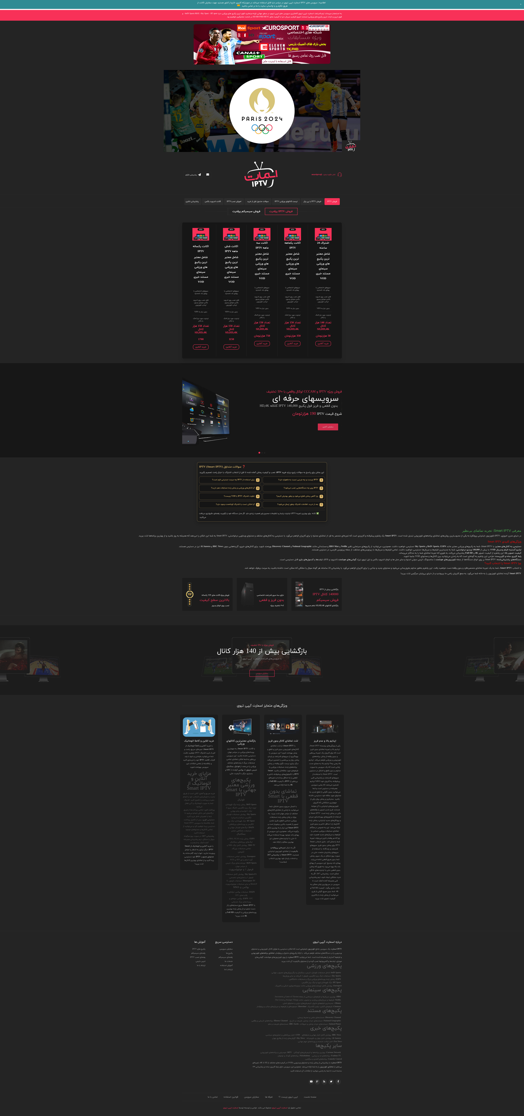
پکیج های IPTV (198, 949)
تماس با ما (213, 1097)
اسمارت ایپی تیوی (230, 1108)
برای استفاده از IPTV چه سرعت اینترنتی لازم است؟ (235, 479)
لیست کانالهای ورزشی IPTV (286, 201)
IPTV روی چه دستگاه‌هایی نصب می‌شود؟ (303, 488)
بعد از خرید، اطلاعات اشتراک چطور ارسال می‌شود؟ (299, 504)
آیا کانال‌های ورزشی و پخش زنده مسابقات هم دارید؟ (234, 488)
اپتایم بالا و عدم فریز (325, 741)
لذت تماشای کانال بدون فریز (283, 741)
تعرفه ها (269, 1097)
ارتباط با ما (228, 969)
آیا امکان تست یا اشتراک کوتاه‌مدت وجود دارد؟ (237, 504)
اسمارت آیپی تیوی (279, 1108)
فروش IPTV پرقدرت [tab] (281, 211)
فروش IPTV (332, 201)
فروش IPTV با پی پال (312, 201)
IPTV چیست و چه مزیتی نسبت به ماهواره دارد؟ (300, 479)
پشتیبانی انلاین (192, 201)
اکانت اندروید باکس (213, 201)
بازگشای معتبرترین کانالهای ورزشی (241, 742)
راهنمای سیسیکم (226, 957)
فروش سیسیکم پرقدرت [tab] (246, 211)
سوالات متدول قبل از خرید (258, 201)
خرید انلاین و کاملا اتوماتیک (199, 741)
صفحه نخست (310, 1097)
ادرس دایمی (200, 961)
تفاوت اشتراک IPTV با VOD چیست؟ (241, 496)
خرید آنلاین (323, 343)
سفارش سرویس (262, 673)
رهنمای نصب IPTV (197, 957)
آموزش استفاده (226, 965)
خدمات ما (229, 961)
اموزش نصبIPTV (234, 201)
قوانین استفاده (231, 1097)
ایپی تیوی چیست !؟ (288, 1097)
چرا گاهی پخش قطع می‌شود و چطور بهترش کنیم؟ (299, 496)
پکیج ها (229, 953)
